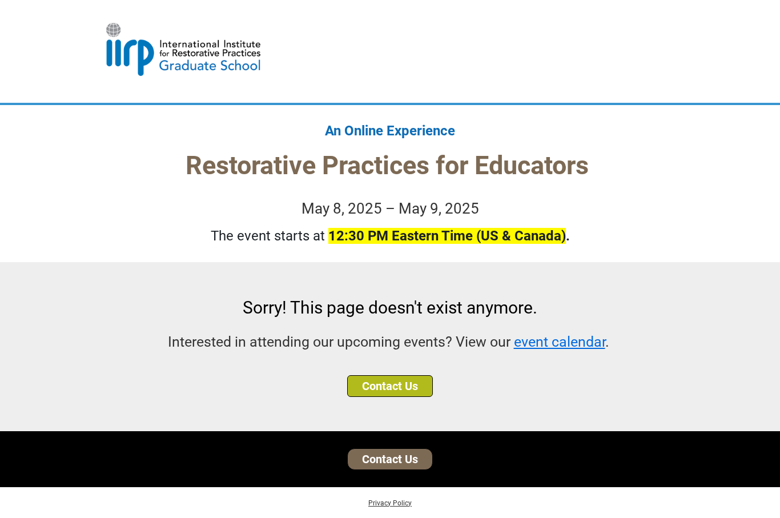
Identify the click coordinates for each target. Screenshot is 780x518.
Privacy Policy (390, 503)
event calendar (559, 342)
